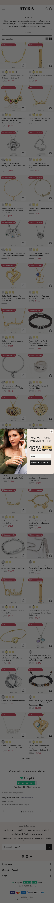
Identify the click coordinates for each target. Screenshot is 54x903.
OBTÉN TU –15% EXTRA (40, 463)
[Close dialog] (51, 431)
